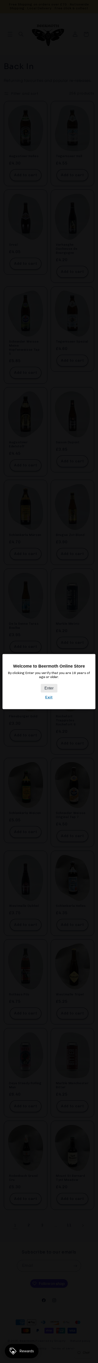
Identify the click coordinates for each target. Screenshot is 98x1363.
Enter (49, 688)
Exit (49, 697)
